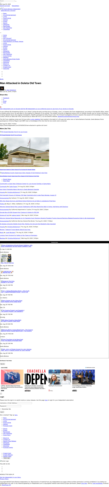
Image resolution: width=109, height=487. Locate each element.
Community (3, 186)
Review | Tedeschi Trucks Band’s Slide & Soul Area (15, 229)
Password (3, 406)
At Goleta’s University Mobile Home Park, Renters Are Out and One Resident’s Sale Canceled (28, 224)
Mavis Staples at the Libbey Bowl (11, 302)
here (46, 400)
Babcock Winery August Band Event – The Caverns (16, 331)
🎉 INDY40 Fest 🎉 (6, 272)
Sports (5, 23)
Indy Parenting (7, 28)
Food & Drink (7, 18)
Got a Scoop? (11, 10)
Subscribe (4, 10)
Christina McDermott (13, 192)
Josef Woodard (10, 232)
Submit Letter (7, 456)
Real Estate (6, 26)
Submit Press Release (9, 441)
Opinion (5, 20)
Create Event (7, 67)
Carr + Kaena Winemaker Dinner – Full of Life (14, 292)
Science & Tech (5, 215)
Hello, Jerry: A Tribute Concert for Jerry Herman (15, 350)
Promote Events (8, 447)
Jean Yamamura (11, 90)
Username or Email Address (8, 403)
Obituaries (6, 24)
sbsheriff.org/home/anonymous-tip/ (68, 116)
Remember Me (6, 409)
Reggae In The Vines (7, 282)
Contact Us (6, 65)
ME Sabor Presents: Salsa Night (10, 321)
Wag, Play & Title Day (7, 263)
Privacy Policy (4, 479)
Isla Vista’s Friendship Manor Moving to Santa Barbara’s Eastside (19, 189)
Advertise (6, 62)
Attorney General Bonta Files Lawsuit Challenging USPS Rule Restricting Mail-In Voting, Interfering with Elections (34, 206)
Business (3, 238)
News (5, 13)
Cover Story (7, 435)
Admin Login (7, 458)
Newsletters (15, 6)
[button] (12, 381)
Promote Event (7, 426)
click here (84, 483)
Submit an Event (5, 6)
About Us (6, 64)
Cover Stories (7, 56)
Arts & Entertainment (9, 15)
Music (2, 232)
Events (5, 21)
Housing (2, 192)
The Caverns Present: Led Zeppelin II (12, 311)
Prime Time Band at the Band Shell (11, 340)
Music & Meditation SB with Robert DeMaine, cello (16, 246)
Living (5, 16)
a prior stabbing (35, 119)
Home (5, 35)
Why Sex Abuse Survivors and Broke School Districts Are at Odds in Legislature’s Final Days (28, 201)
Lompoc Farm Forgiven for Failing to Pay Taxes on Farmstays (18, 235)
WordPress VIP (6, 485)
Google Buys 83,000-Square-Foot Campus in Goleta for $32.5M (19, 212)
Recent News (7, 179)
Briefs (1, 79)
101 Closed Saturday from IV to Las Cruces (11, 135)
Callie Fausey (13, 186)
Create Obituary (8, 455)
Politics (2, 204)
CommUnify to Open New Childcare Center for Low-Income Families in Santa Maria (25, 183)
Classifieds (6, 29)
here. (16, 415)
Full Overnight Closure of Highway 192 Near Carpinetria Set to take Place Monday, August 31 (28, 195)
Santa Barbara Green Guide (11, 59)
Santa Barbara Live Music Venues (13, 41)
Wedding (5, 57)
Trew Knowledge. (97, 483)
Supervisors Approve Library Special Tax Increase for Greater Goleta (17, 169)
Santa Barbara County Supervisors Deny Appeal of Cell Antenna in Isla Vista (19, 176)
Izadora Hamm (15, 215)
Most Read (6, 181)
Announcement (4, 198)
